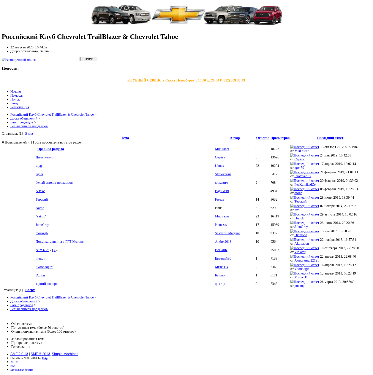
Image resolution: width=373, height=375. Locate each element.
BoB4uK (221, 250)
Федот (40, 258)
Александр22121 (306, 260)
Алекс (40, 191)
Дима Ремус (44, 157)
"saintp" (41, 216)
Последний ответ (330, 138)
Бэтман (220, 275)
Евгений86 (223, 258)
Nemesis (221, 225)
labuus (219, 166)
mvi (297, 210)
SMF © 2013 (40, 354)
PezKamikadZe (305, 184)
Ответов (262, 138)
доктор (220, 284)
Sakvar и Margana (227, 233)
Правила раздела (50, 149)
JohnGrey (42, 225)
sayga (39, 166)
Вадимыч (222, 191)
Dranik (299, 218)
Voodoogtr (301, 269)
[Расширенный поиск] (19, 59)
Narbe (40, 208)
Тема (125, 138)
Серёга (220, 157)
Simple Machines (65, 354)
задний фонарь (46, 284)
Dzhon (40, 275)
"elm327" (42, 250)
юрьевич (221, 182)
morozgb (42, 233)
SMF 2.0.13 (19, 354)
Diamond (300, 235)
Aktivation (301, 243)
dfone (298, 193)
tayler (39, 174)
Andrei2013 (223, 241)
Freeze (219, 199)
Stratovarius (223, 174)
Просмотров (280, 138)
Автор (235, 138)
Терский (42, 199)
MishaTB (221, 267)
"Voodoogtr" (44, 267)
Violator (299, 252)
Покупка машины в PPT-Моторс (60, 241)
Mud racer (222, 149)
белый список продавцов (54, 182)
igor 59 (299, 167)
